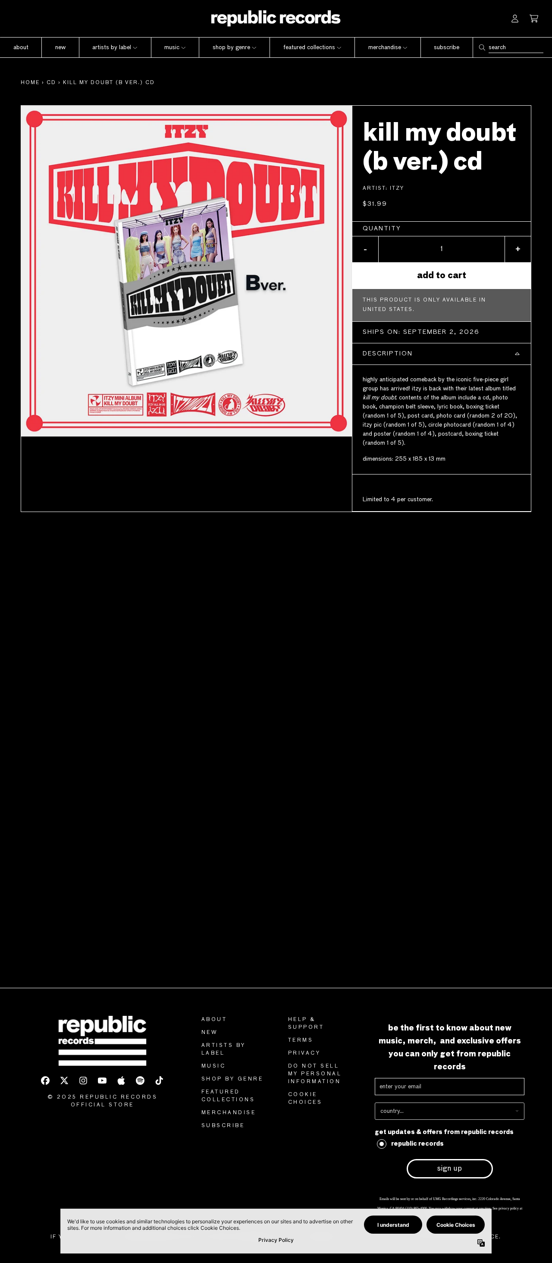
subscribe (223, 1125)
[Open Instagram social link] (83, 1080)
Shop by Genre (232, 1079)
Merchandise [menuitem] (384, 47)
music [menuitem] (171, 47)
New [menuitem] (60, 47)
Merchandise (228, 1112)
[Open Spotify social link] (140, 1080)
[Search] (481, 47)
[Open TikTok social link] (159, 1080)
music (213, 1066)
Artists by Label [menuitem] (111, 47)
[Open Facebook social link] (45, 1080)
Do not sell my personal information (315, 1074)
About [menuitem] (20, 47)
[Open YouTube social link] (102, 1080)
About (214, 1019)
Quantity (382, 229)
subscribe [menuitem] (446, 47)
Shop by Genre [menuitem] (231, 47)
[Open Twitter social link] (64, 1080)
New (209, 1032)
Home (30, 82)
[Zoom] (186, 271)
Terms (301, 1040)
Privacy (304, 1053)
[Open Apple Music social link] (121, 1080)
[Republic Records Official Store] (276, 18)
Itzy (397, 188)
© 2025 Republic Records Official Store (102, 1101)
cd (51, 82)
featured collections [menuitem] (309, 47)
